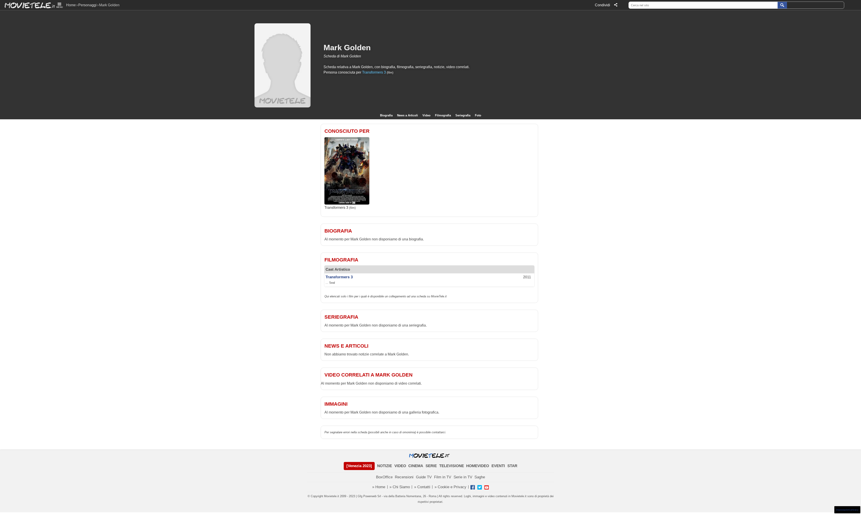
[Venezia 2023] (359, 466)
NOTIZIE (384, 466)
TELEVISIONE (451, 466)
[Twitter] (479, 487)
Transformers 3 (374, 72)
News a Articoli (407, 115)
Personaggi (87, 5)
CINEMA (415, 466)
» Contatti (422, 487)
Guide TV (424, 477)
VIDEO (400, 466)
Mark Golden (347, 47)
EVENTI (498, 466)
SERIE (431, 466)
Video (426, 115)
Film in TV (442, 477)
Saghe (479, 477)
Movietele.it (27, 5)
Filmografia (443, 115)
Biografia (386, 115)
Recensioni (404, 477)
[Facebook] (472, 487)
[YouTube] (486, 487)
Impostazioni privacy (847, 509)
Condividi (602, 5)
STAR (512, 466)
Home (71, 5)
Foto (478, 115)
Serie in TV (463, 477)
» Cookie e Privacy (450, 487)
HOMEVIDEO (477, 466)
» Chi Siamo (399, 487)
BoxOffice (384, 477)
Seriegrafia (462, 115)
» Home (378, 487)
